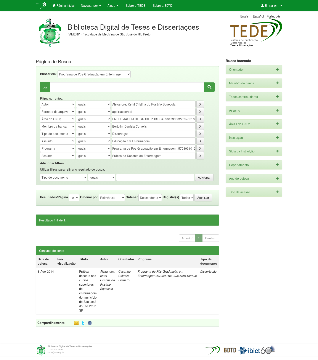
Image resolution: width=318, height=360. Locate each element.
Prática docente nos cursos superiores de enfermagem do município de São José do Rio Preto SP (88, 290)
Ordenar (132, 197)
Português (274, 16)
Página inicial (65, 5)
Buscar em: (48, 74)
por (45, 87)
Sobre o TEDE (135, 5)
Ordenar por (89, 197)
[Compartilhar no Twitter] (83, 323)
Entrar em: (272, 5)
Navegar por (90, 5)
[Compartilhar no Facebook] (91, 323)
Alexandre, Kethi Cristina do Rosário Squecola (107, 280)
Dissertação (208, 271)
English (245, 16)
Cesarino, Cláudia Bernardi (125, 275)
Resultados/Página (54, 197)
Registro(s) (171, 197)
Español (258, 16)
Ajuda (112, 5)
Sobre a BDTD (162, 5)
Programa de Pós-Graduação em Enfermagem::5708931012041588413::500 (167, 273)
